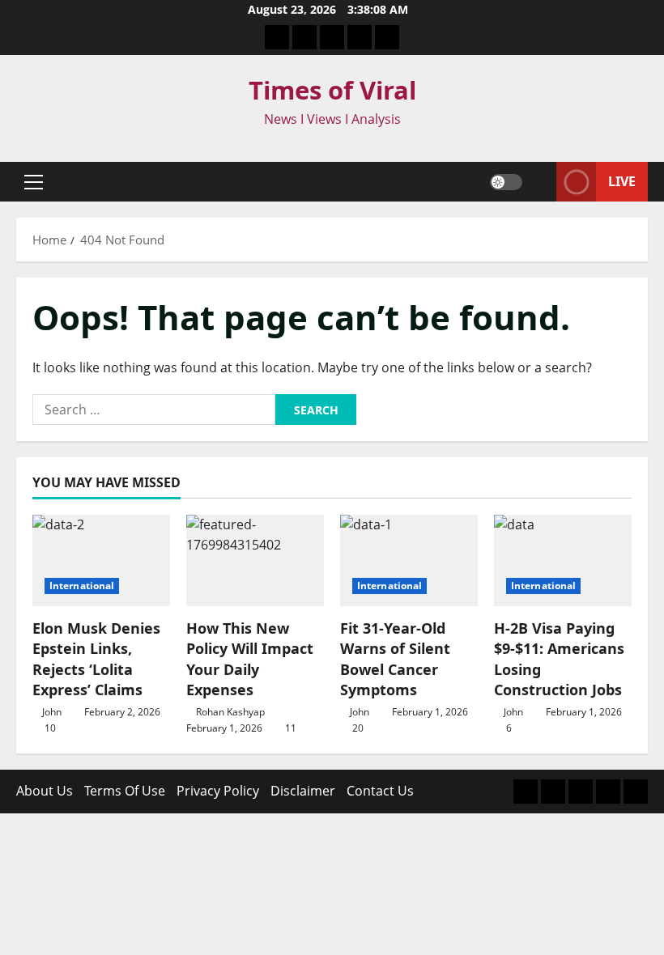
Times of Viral (332, 90)
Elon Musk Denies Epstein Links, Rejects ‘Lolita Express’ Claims (96, 658)
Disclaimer (302, 791)
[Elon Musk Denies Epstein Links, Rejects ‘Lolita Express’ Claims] (101, 560)
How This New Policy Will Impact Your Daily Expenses (249, 658)
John (52, 712)
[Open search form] (539, 182)
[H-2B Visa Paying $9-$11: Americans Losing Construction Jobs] (563, 560)
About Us (44, 791)
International (81, 585)
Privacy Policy (218, 791)
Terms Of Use (124, 791)
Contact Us (380, 791)
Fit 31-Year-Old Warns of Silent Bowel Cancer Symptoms (395, 658)
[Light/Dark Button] (506, 182)
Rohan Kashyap (230, 712)
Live (622, 181)
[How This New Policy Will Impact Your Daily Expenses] (255, 560)
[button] (33, 182)
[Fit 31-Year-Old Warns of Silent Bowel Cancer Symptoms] (409, 560)
